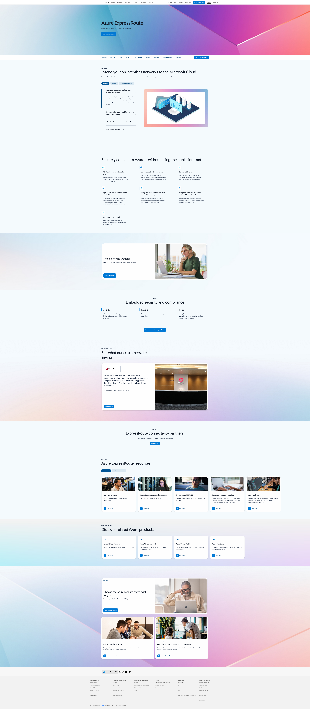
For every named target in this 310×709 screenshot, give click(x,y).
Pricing (135, 2)
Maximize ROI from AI (117, 695)
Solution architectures (139, 687)
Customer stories (94, 698)
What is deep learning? (204, 690)
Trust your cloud (93, 692)
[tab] (105, 83)
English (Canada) (96, 705)
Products (119, 2)
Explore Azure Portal (111, 672)
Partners (142, 2)
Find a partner (158, 687)
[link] (104, 58)
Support (181, 2)
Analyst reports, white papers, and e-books (187, 695)
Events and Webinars (182, 692)
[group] (154, 387)
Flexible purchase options (118, 690)
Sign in (209, 2)
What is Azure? (93, 682)
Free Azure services (117, 687)
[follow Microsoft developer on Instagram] (123, 672)
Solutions (127, 2)
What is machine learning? (204, 687)
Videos (179, 698)
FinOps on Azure (116, 692)
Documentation (181, 682)
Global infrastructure (94, 687)
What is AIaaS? (202, 692)
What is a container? (203, 698)
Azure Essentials (93, 695)
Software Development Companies (162, 682)
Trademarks (197, 705)
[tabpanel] (154, 114)
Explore (113, 2)
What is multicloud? (203, 685)
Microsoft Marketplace (159, 685)
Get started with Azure (199, 2)
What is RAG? (201, 700)
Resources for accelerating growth (141, 685)
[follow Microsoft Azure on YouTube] (130, 672)
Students (179, 690)
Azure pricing (116, 685)
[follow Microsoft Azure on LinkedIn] (126, 672)
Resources (150, 2)
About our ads (205, 705)
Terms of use (190, 705)
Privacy (183, 705)
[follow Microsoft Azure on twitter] (120, 672)
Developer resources (182, 687)
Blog (178, 685)
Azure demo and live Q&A (139, 692)
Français (170, 2)
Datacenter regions (94, 690)
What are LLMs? (202, 695)
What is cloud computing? (204, 682)
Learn (175, 2)
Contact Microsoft (176, 705)
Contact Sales (188, 2)
